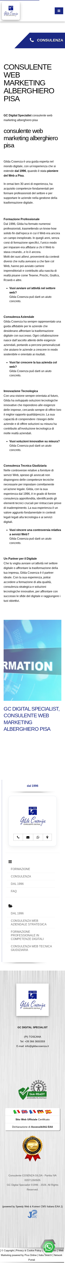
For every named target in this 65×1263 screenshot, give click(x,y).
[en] (24, 1111)
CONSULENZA (48, 40)
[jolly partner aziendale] (32, 1214)
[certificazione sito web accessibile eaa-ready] (32, 1089)
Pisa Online (31, 1255)
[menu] (59, 10)
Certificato (33, 1119)
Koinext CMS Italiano (43, 1206)
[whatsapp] (49, 1247)
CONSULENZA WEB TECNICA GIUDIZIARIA (31, 948)
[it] (16, 1111)
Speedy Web (22, 1206)
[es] (48, 1111)
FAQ (14, 891)
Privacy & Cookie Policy (28, 1250)
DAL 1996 (17, 883)
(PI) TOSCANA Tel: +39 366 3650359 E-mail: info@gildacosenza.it (32, 1037)
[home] (11, 10)
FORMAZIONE (20, 869)
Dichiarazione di (32, 1126)
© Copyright (7, 1250)
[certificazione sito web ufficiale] (32, 1148)
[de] (40, 1111)
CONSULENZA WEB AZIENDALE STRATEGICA (29, 922)
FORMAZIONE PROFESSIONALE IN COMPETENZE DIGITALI (27, 935)
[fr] (32, 1111)
